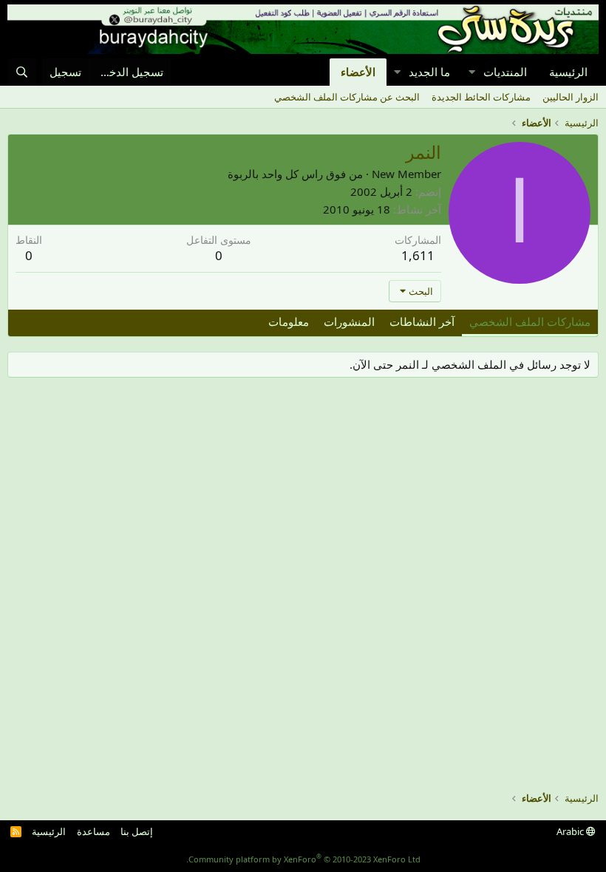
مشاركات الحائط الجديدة (481, 96)
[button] (471, 72)
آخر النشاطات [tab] (421, 321)
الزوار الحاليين (570, 96)
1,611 (418, 255)
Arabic (571, 831)
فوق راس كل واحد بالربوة (287, 173)
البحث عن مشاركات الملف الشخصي (347, 96)
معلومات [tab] (288, 321)
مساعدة (93, 831)
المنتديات (505, 71)
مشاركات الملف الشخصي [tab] (529, 321)
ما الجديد (429, 71)
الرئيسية (568, 71)
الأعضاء (358, 71)
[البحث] (21, 72)
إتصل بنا (136, 831)
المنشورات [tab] (349, 321)
